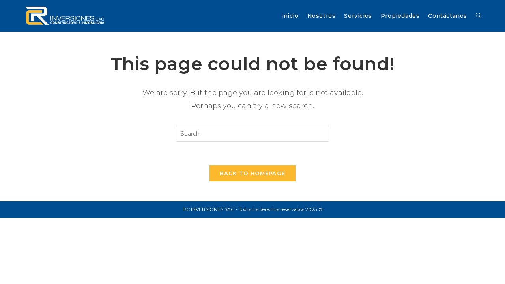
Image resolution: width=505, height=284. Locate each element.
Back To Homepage (253, 173)
